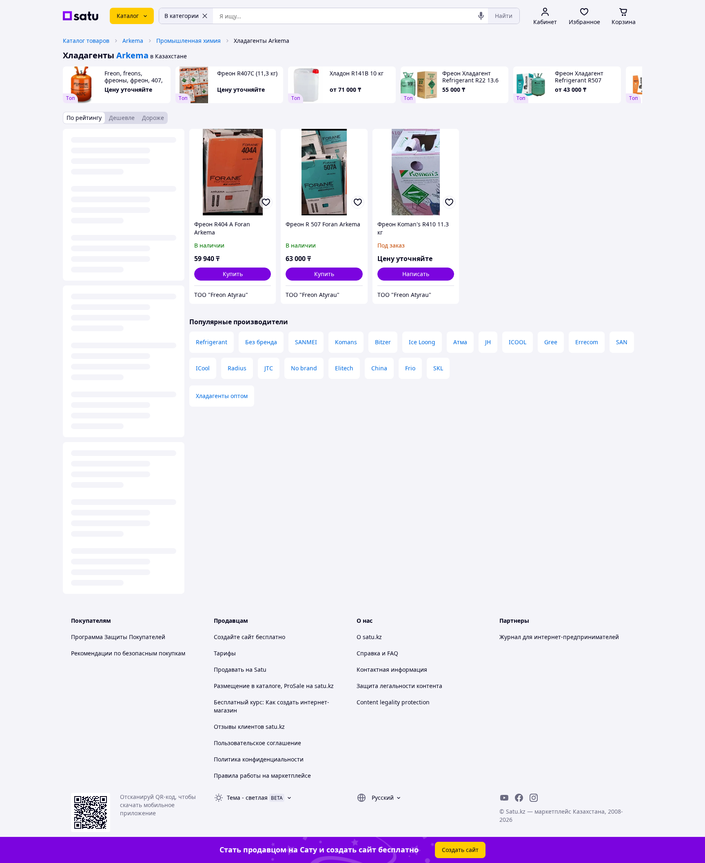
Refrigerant (211, 342)
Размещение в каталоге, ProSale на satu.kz (274, 686)
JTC (268, 368)
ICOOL (517, 342)
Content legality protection (393, 702)
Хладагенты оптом (222, 396)
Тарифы (225, 653)
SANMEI (306, 342)
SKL (438, 368)
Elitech (344, 368)
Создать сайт (460, 850)
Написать (415, 274)
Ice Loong (422, 342)
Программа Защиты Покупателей (118, 637)
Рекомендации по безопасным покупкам (128, 653)
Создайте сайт (234, 637)
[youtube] (504, 798)
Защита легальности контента (399, 686)
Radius (237, 368)
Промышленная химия (188, 40)
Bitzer (383, 342)
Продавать (229, 669)
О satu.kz (369, 637)
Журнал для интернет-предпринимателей (559, 637)
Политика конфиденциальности (259, 759)
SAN (621, 342)
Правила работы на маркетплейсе (262, 775)
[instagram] (534, 798)
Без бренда (261, 342)
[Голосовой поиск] (481, 16)
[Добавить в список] (266, 202)
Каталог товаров (86, 40)
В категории (181, 16)
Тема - (247, 797)
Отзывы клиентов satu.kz (249, 726)
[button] (232, 274)
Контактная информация (392, 669)
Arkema (132, 40)
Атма (460, 342)
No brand (304, 368)
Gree (550, 342)
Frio (410, 368)
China (379, 368)
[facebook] (519, 798)
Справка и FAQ (377, 653)
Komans (346, 342)
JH (488, 342)
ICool (203, 368)
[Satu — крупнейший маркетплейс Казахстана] (80, 16)
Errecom (586, 342)
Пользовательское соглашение (257, 743)
